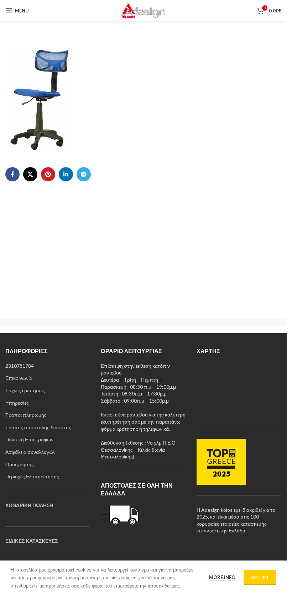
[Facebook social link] (12, 174)
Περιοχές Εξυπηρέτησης (32, 476)
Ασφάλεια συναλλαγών (30, 452)
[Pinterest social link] (48, 174)
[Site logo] (143, 10)
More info (222, 577)
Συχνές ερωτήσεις (25, 390)
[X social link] (30, 174)
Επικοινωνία (18, 378)
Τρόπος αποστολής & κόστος (38, 427)
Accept (260, 577)
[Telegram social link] (84, 174)
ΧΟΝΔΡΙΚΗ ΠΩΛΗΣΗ (29, 505)
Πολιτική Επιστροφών (29, 439)
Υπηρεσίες (17, 403)
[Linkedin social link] (66, 174)
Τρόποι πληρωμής (26, 415)
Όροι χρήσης (19, 464)
